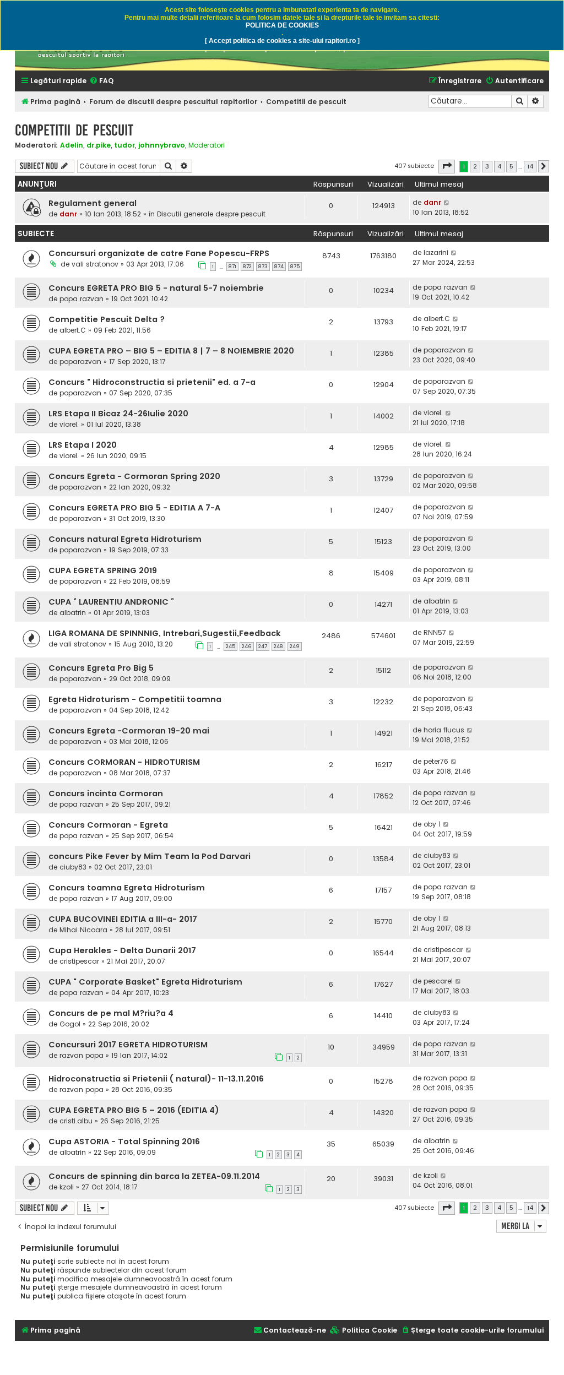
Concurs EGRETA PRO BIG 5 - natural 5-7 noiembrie (156, 288)
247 (262, 646)
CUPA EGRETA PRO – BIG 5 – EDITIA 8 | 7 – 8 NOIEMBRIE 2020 (171, 350)
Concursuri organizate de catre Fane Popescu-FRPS (158, 253)
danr (68, 214)
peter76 (436, 761)
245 (230, 646)
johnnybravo (161, 145)
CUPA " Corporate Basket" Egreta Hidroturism (145, 981)
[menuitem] (101, 81)
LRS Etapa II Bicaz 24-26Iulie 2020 (118, 413)
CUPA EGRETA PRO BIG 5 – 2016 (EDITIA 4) (133, 1110)
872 (247, 266)
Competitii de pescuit (74, 130)
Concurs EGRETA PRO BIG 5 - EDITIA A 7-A (134, 507)
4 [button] (499, 166)
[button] (446, 166)
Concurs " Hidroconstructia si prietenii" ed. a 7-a (152, 382)
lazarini (436, 252)
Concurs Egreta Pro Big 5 (101, 667)
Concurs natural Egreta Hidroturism (125, 539)
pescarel (438, 981)
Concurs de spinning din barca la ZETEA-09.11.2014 (154, 1176)
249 (295, 646)
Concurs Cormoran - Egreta (108, 824)
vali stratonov (95, 264)
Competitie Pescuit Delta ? (106, 319)
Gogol (69, 1024)
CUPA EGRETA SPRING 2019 (102, 570)
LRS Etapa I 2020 (82, 444)
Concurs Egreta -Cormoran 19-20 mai (128, 730)
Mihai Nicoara (83, 929)
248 (278, 646)
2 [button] (475, 166)
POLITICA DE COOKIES (282, 25)
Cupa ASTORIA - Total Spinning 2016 (124, 1141)
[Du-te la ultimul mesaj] (447, 203)
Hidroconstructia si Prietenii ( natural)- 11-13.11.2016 (156, 1078)
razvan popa (81, 1055)
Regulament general (92, 203)
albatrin (72, 612)
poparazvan (80, 361)
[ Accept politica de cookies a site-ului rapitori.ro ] (282, 41)
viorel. (69, 424)
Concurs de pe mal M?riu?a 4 (110, 1013)
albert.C (72, 330)
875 (295, 266)
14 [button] (530, 166)
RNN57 (435, 632)
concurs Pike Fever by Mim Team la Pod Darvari (149, 856)
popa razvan (81, 298)
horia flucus (444, 730)
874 (279, 266)
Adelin (71, 145)
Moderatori (206, 145)
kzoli (66, 1187)
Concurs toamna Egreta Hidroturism (126, 887)
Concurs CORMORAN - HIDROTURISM (124, 762)
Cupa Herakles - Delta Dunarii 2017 (122, 950)
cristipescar (79, 961)
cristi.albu (76, 1121)
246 (247, 646)
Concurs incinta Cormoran (105, 793)
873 (263, 266)
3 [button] (487, 166)
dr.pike (98, 145)
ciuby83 (72, 867)
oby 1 (432, 824)
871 (232, 266)
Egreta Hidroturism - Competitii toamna (134, 699)
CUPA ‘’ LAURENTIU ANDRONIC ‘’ (111, 601)
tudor (124, 145)
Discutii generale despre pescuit (211, 214)
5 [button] (511, 166)
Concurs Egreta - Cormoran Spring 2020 (134, 476)
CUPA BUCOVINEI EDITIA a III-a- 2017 (122, 919)
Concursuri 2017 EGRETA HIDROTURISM (128, 1044)
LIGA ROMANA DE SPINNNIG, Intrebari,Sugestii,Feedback (164, 633)
